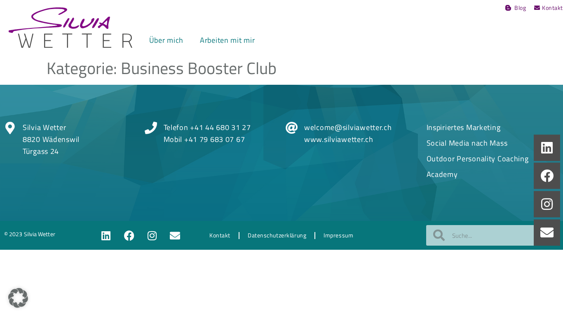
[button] (18, 298)
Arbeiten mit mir (227, 40)
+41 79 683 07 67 (214, 139)
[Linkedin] (106, 235)
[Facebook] (129, 235)
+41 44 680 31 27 (220, 127)
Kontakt (219, 235)
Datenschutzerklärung (277, 235)
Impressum (338, 235)
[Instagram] (152, 235)
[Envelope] (175, 235)
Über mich (166, 40)
